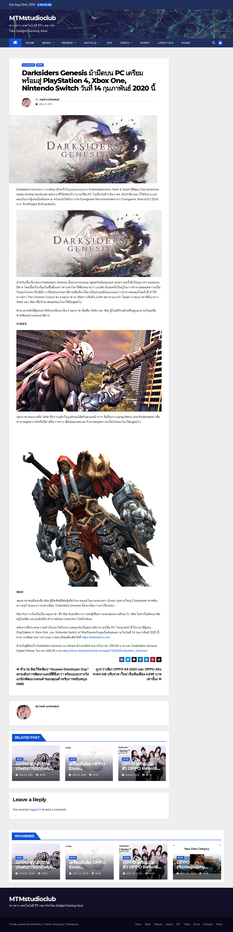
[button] (213, 42)
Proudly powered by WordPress (26, 924)
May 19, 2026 (188, 873)
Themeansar (71, 924)
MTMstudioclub (32, 18)
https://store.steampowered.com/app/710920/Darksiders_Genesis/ (104, 650)
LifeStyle (165, 42)
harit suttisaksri (49, 99)
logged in (35, 809)
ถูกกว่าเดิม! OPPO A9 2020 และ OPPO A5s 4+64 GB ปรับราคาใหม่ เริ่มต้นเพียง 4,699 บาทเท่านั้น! (127, 674)
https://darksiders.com (96, 637)
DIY (109, 42)
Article (90, 42)
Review (68, 42)
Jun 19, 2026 (80, 873)
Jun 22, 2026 (27, 873)
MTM (42, 775)
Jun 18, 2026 (134, 873)
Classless (28, 65)
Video (125, 42)
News (47, 42)
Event (145, 42)
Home (29, 42)
